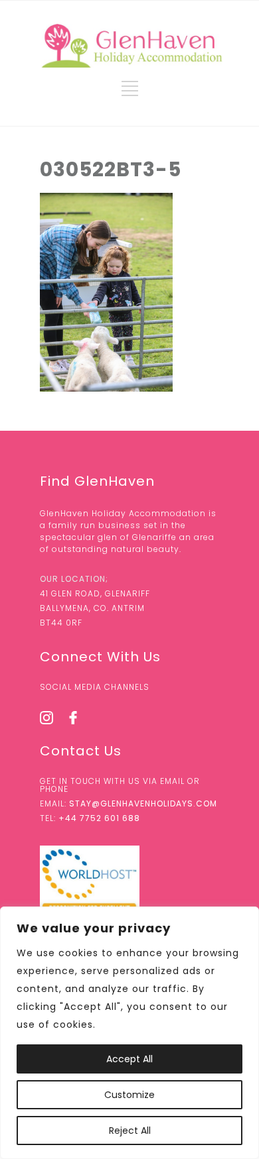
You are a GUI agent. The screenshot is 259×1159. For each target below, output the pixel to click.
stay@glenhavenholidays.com (143, 803)
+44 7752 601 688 (99, 818)
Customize (129, 1094)
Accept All (129, 1059)
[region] (129, 1033)
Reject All (130, 1130)
